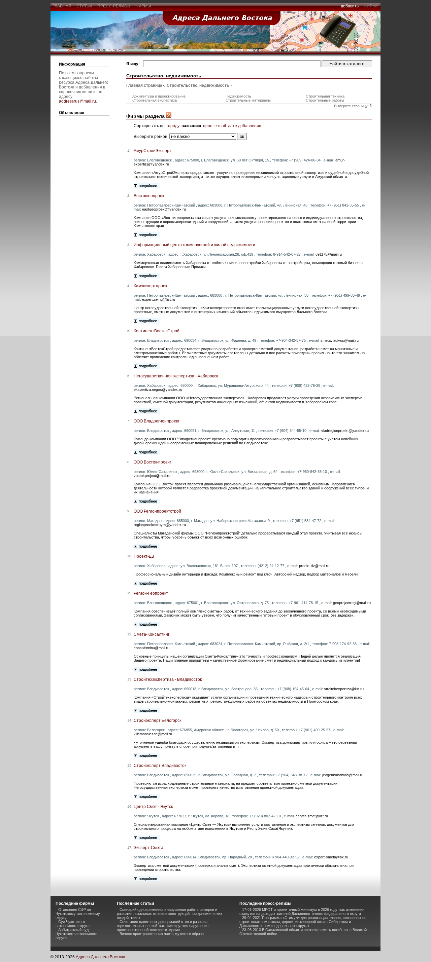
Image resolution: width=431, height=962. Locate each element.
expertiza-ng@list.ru (158, 299)
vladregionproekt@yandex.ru (345, 431)
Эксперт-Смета (148, 847)
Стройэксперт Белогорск (157, 720)
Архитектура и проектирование (159, 96)
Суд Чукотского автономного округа (73, 924)
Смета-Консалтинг (151, 634)
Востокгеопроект (150, 195)
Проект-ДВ (144, 556)
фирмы (143, 6)
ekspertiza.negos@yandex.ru (158, 389)
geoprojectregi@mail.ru (352, 603)
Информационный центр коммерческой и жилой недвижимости (194, 245)
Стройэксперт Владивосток (160, 765)
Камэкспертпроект (151, 286)
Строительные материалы (248, 100)
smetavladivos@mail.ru (340, 340)
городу (173, 125)
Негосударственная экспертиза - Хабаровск (176, 376)
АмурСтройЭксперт (152, 150)
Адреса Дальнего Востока (100, 957)
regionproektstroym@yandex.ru (160, 525)
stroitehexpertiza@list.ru (344, 689)
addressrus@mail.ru (77, 101)
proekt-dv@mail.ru (314, 566)
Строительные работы (325, 100)
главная (62, 6)
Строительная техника (325, 96)
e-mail (220, 125)
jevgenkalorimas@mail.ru (342, 775)
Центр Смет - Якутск (153, 806)
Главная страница (144, 85)
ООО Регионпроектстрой (157, 511)
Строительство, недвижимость (198, 85)
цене (207, 125)
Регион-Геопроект (151, 593)
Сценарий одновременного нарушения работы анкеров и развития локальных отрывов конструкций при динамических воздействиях (169, 914)
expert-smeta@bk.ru (331, 857)
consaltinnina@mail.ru (151, 648)
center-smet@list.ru (312, 816)
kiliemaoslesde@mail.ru (153, 734)
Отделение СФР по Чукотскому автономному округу (78, 914)
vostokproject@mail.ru (152, 476)
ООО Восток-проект (152, 462)
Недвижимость (238, 96)
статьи (84, 6)
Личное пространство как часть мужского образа (162, 934)
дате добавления (244, 125)
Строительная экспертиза (154, 100)
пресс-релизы (113, 6)
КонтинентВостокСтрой (156, 331)
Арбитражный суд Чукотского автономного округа (76, 934)
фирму (371, 6)
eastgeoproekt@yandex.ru (164, 209)
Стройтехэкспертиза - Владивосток (168, 679)
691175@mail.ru (329, 254)
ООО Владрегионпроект (157, 421)
